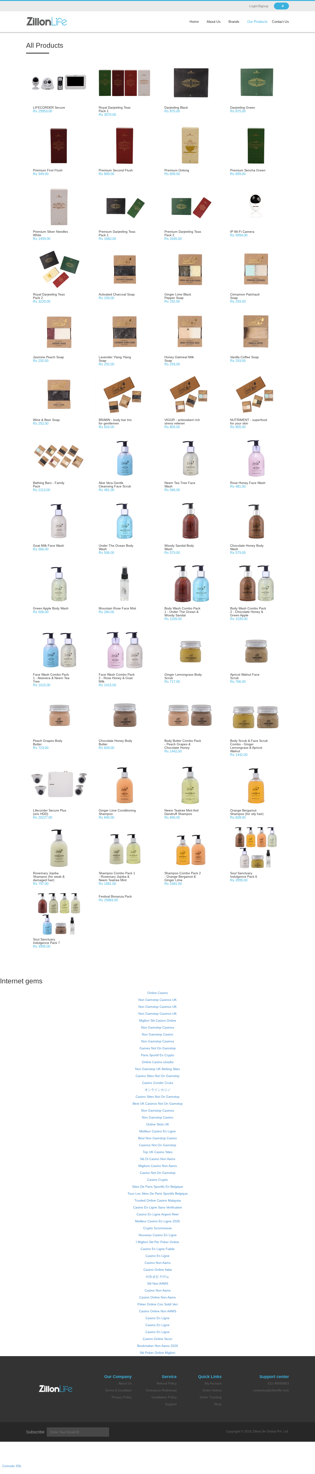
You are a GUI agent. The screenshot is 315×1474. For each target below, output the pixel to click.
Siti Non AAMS (157, 1283)
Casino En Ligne (157, 1256)
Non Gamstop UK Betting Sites (157, 1069)
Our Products (257, 22)
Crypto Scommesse (157, 1228)
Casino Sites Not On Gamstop (157, 1076)
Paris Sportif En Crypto (157, 1055)
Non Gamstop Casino (157, 1034)
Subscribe (35, 1432)
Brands (234, 22)
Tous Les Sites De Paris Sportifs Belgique (158, 1193)
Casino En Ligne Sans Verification (157, 1207)
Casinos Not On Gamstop (157, 1145)
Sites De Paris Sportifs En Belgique (157, 1186)
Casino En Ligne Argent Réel (157, 1214)
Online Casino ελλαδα (157, 1062)
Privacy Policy (122, 1397)
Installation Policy (164, 1397)
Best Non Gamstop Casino (157, 1138)
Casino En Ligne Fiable (158, 1249)
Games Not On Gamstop (158, 1048)
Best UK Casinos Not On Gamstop (158, 1103)
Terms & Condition (118, 1390)
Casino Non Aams (158, 1263)
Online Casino (157, 993)
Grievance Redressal (161, 1390)
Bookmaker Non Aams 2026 (157, 1346)
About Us (214, 22)
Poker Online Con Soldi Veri (157, 1304)
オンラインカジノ (157, 1090)
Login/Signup (258, 6)
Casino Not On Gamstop (157, 1173)
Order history (212, 1390)
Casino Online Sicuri (157, 1339)
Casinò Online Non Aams (157, 1297)
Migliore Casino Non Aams (157, 1166)
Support (171, 1404)
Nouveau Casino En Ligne (158, 1235)
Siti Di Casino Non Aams (157, 1159)
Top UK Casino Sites (157, 1152)
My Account (213, 1383)
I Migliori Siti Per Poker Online (157, 1242)
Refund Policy (167, 1383)
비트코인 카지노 (157, 1276)
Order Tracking (211, 1397)
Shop (218, 1404)
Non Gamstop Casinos (157, 1027)
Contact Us (280, 22)
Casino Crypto (157, 1180)
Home (194, 22)
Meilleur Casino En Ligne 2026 (157, 1221)
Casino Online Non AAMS (157, 1311)
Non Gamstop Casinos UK (157, 1000)
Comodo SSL (12, 1466)
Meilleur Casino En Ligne (157, 1131)
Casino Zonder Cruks (157, 1083)
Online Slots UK (157, 1124)
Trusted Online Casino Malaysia (157, 1200)
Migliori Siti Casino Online (157, 1020)
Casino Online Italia (157, 1269)
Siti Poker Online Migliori (157, 1353)
